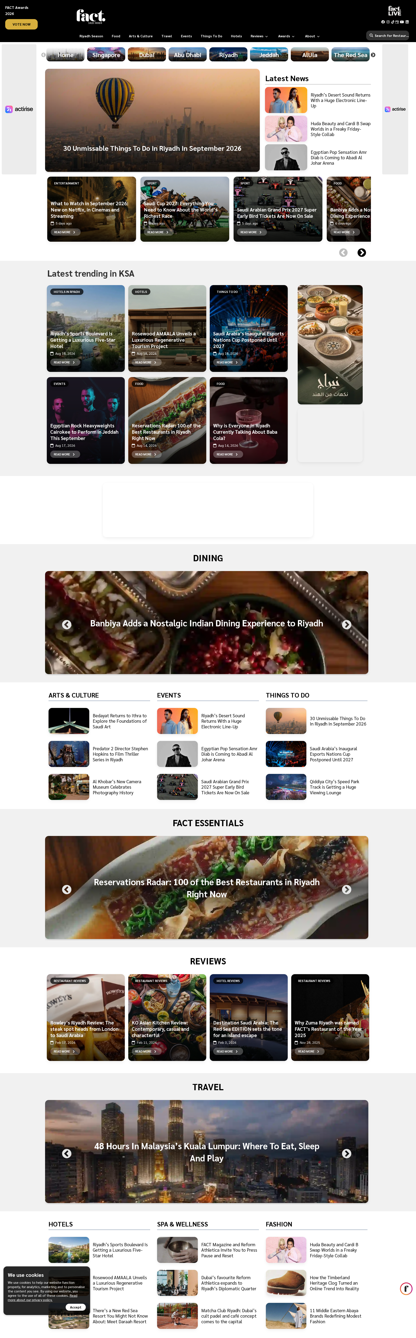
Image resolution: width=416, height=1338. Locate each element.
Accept (75, 1307)
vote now (22, 24)
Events (59, 384)
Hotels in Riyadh (67, 292)
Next (373, 55)
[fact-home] (91, 16)
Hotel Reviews (228, 981)
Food (338, 183)
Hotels (141, 292)
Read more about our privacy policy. (42, 1297)
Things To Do (227, 292)
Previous (43, 55)
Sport (152, 183)
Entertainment (66, 183)
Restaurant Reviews (70, 981)
